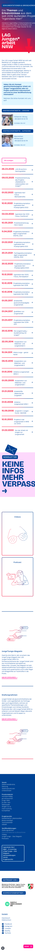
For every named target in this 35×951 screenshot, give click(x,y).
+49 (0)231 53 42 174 (21, 119)
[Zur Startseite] (29, 45)
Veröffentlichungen (9, 828)
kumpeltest (6, 811)
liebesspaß (6, 805)
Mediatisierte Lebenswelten (12, 818)
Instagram (8, 926)
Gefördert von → (10, 880)
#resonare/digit (7, 820)
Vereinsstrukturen (8, 789)
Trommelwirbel (7, 822)
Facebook (8, 924)
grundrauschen (7, 798)
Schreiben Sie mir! (19, 123)
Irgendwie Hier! (9, 847)
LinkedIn (8, 928)
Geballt (4, 824)
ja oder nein (6, 803)
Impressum (6, 918)
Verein (4, 782)
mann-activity (7, 809)
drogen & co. (6, 807)
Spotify (7, 931)
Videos (4, 834)
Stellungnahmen (8, 830)
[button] (28, 946)
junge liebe (6, 800)
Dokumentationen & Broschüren (14, 832)
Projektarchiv (7, 816)
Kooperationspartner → (14, 893)
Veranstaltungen (9, 855)
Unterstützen (6, 791)
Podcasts (5, 838)
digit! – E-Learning (10, 849)
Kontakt (5, 914)
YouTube (8, 933)
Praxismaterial (7, 794)
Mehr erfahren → (9, 677)
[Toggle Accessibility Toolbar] (3, 948)
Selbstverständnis (8, 784)
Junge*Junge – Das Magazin (12, 836)
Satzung (5, 786)
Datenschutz (6, 920)
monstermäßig (7, 796)
